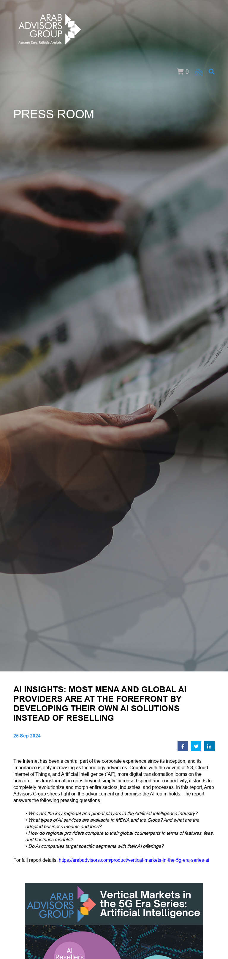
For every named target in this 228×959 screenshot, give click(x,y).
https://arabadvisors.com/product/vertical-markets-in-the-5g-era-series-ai (134, 860)
